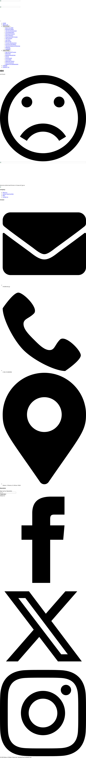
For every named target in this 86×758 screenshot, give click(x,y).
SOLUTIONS (6, 26)
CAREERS (5, 65)
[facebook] (43, 582)
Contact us (5, 197)
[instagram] (43, 756)
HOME (4, 23)
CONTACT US (6, 67)
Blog (4, 195)
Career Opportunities (8, 194)
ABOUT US (5, 24)
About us (5, 192)
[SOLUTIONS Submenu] (10, 26)
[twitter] (43, 669)
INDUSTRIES (6, 50)
